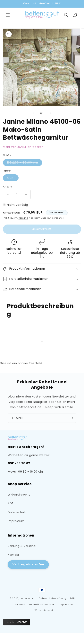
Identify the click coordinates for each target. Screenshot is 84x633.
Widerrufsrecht (19, 495)
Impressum (16, 521)
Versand (23, 217)
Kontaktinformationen (42, 604)
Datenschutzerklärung (52, 598)
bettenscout (27, 598)
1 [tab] (42, 342)
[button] (8, 15)
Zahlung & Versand (22, 546)
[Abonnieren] (71, 418)
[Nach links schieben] (33, 113)
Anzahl (7, 186)
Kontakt (13, 555)
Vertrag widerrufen (28, 564)
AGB (11, 503)
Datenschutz (17, 512)
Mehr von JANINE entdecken (23, 147)
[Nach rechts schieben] (50, 113)
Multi (13, 178)
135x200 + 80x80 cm (24, 163)
